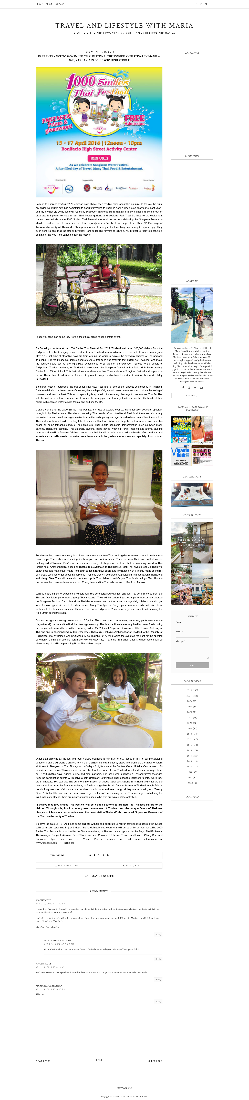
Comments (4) (57, 855)
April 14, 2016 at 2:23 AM (59, 944)
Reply (158, 934)
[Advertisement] (192, 219)
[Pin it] (103, 855)
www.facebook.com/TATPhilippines (55, 842)
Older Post (155, 1061)
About (49, 4)
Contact (60, 4)
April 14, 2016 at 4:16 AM (50, 967)
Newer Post (43, 1061)
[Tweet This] (90, 855)
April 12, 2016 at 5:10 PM (50, 904)
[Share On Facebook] (94, 855)
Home (40, 4)
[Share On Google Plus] (99, 855)
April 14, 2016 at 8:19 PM (50, 989)
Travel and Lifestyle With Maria (134, 1096)
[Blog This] (108, 855)
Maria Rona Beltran (57, 940)
